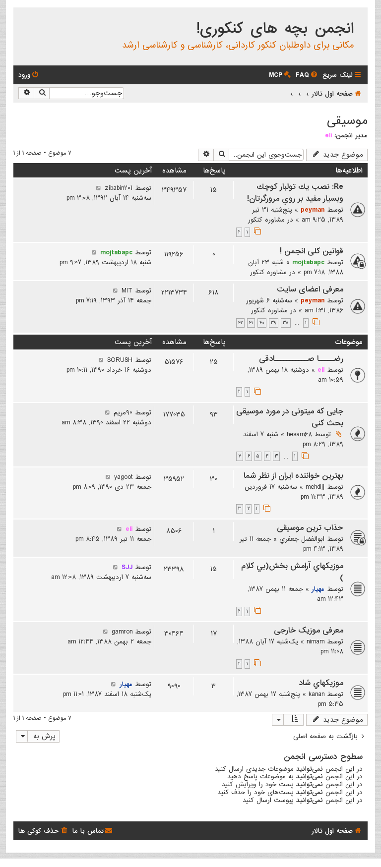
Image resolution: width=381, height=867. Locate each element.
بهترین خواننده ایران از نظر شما (293, 476)
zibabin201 (118, 188)
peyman (312, 210)
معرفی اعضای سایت (310, 289)
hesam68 (299, 434)
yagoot (123, 477)
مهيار (318, 589)
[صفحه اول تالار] (359, 17)
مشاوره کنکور (266, 220)
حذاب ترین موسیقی (310, 528)
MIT (127, 290)
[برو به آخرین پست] (98, 188)
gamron (122, 631)
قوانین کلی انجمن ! (311, 251)
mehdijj (315, 487)
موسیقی (347, 121)
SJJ (127, 567)
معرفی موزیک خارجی (308, 630)
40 (261, 323)
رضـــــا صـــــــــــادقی (301, 359)
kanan (316, 694)
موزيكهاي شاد (321, 683)
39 (273, 323)
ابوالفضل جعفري (301, 539)
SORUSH (119, 360)
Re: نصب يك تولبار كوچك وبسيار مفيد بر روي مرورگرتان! (295, 193)
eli (328, 135)
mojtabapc (308, 262)
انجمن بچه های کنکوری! (275, 28)
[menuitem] (307, 75)
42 (240, 323)
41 (251, 323)
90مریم (123, 412)
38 (286, 323)
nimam (315, 641)
